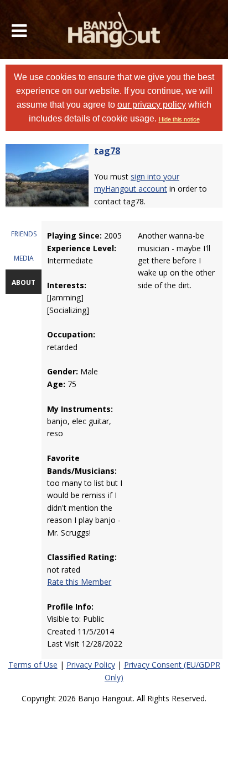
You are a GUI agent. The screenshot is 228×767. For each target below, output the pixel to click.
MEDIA (24, 258)
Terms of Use (33, 664)
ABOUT (23, 282)
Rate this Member (79, 581)
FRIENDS (24, 234)
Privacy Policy (90, 664)
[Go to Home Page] (114, 29)
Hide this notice (179, 119)
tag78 (107, 151)
